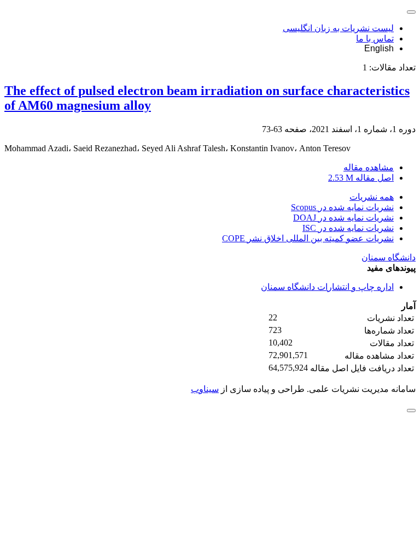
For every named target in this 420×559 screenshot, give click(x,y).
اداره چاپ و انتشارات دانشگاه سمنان (327, 287)
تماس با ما (375, 38)
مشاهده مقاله (368, 167)
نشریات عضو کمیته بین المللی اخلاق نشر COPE (308, 238)
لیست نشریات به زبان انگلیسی (338, 28)
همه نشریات (371, 196)
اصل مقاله (361, 177)
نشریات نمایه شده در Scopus (342, 207)
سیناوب (205, 389)
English (379, 48)
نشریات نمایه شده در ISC (348, 228)
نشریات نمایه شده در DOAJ (343, 217)
